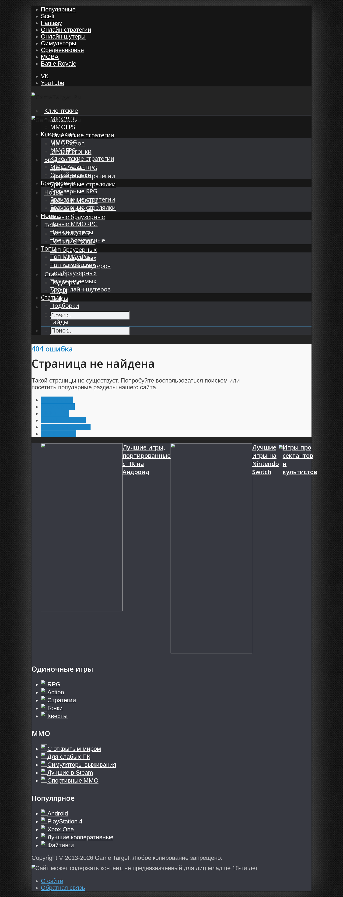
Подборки (64, 305)
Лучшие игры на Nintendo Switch (265, 459)
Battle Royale (58, 63)
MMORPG (63, 142)
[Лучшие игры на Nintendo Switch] (211, 549)
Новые (50, 216)
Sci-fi (47, 16)
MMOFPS (62, 127)
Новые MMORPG (74, 224)
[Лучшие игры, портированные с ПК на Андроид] (81, 549)
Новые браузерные (77, 217)
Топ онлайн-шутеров (80, 289)
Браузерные (58, 183)
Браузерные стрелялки (83, 184)
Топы (48, 248)
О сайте (52, 881)
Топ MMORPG (69, 256)
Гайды (59, 322)
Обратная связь (63, 887)
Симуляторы (58, 43)
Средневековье (62, 50)
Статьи (51, 297)
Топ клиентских (72, 265)
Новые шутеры (71, 232)
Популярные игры (66, 427)
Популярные (58, 9)
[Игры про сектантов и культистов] (281, 549)
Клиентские (61, 110)
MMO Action (67, 167)
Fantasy (51, 23)
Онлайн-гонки (70, 175)
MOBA (50, 56)
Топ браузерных (73, 249)
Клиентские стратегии (82, 135)
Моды (58, 314)
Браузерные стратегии (82, 199)
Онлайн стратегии (66, 29)
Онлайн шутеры (63, 36)
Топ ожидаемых (73, 281)
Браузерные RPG (73, 191)
